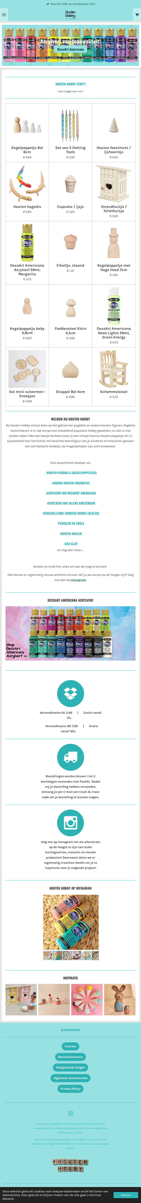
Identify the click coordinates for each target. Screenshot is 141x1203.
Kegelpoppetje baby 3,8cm (27, 330)
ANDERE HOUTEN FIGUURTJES (71, 483)
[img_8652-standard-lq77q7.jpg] (86, 999)
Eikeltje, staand (70, 265)
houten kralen (71, 533)
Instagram (78, 580)
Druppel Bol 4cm (70, 392)
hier (68, 91)
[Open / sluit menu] (4, 14)
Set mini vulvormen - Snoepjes (27, 394)
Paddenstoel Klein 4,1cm (70, 330)
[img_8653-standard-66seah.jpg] (21, 999)
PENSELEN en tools (71, 523)
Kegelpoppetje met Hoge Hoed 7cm (113, 267)
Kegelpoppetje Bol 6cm (27, 150)
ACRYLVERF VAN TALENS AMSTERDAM (71, 503)
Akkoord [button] (126, 1195)
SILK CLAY (70, 543)
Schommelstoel (113, 392)
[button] (95, 897)
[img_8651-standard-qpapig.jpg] (119, 999)
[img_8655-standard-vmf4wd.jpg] (54, 999)
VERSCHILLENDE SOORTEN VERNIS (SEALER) (71, 513)
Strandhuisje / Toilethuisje (114, 209)
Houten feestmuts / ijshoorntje (114, 150)
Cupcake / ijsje (70, 207)
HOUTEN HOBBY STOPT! (70, 84)
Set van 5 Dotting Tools (70, 150)
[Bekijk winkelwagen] (137, 14)
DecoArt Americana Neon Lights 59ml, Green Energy (114, 332)
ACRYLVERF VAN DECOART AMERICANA (71, 493)
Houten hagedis (27, 207)
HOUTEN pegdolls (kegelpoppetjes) (71, 472)
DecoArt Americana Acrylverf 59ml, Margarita (27, 269)
